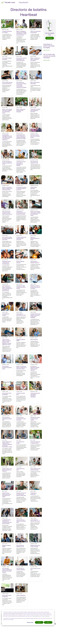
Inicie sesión (49, 38)
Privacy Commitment (45, 616)
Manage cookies (30, 622)
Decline (48, 622)
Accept (39, 622)
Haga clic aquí (46, 50)
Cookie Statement (36, 616)
